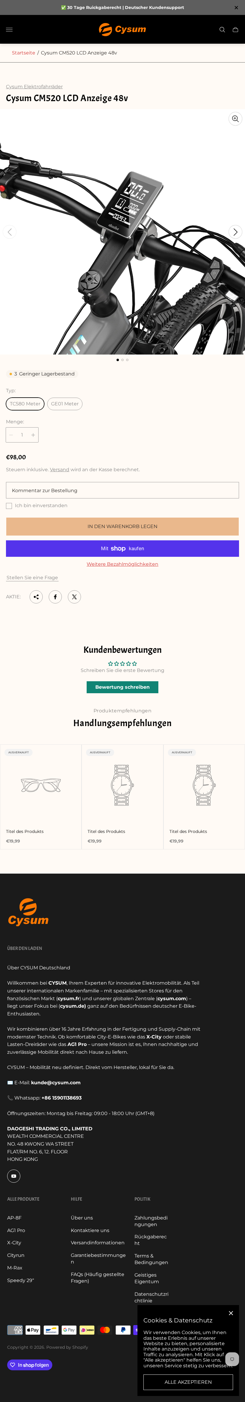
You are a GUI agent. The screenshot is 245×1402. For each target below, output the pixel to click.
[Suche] (222, 29)
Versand (59, 469)
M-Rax (14, 1268)
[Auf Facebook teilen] (55, 596)
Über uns (82, 1218)
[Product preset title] (40, 785)
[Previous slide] (9, 231)
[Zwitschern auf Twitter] (74, 596)
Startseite (23, 53)
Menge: (15, 422)
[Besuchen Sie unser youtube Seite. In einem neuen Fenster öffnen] (13, 1176)
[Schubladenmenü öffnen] (9, 29)
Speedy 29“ (20, 1280)
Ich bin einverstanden (41, 505)
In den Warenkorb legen (122, 526)
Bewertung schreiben (122, 687)
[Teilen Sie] (36, 596)
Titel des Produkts (25, 831)
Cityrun (15, 1255)
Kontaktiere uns (90, 1230)
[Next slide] (235, 231)
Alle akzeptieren (188, 1382)
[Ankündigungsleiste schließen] (236, 7)
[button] (118, 360)
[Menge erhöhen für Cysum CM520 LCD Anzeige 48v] (33, 435)
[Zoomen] (235, 118)
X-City (14, 1243)
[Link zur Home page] (28, 911)
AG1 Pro (16, 1230)
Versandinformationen (98, 1243)
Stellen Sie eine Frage (32, 577)
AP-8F (14, 1218)
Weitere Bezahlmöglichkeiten (122, 564)
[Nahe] (231, 1313)
